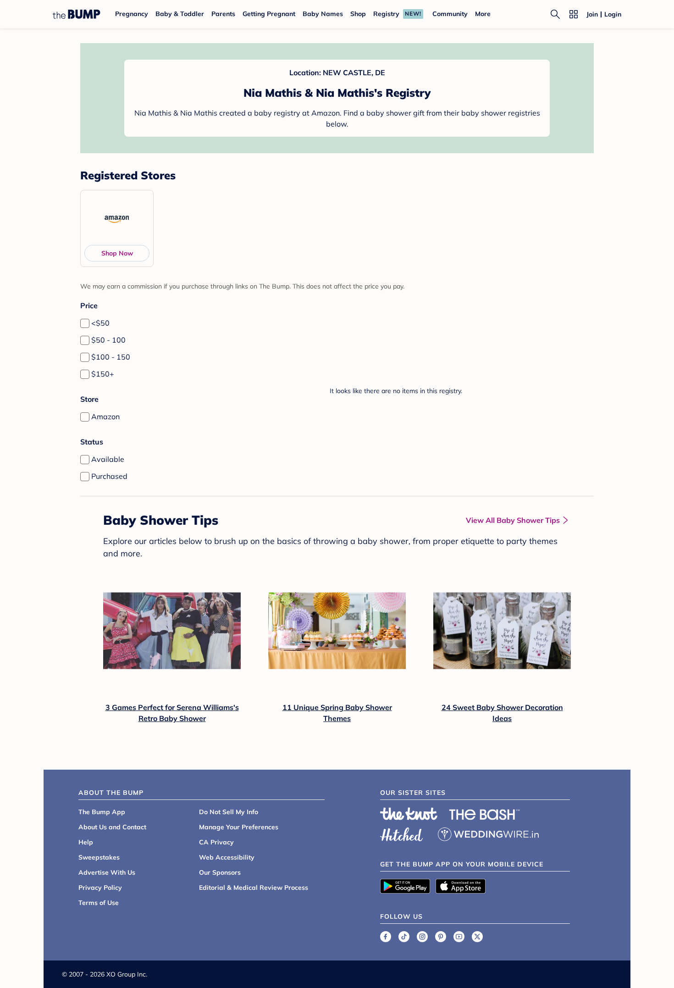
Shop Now (117, 253)
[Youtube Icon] (458, 936)
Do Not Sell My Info (228, 812)
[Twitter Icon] (477, 936)
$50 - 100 (108, 339)
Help (85, 842)
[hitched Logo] (401, 833)
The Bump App (101, 812)
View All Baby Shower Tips (513, 520)
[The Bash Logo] (484, 814)
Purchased (109, 476)
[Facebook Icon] (385, 936)
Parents (223, 14)
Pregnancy (131, 14)
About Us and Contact (112, 827)
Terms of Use (98, 903)
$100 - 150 (110, 356)
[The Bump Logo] (76, 14)
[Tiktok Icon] (403, 936)
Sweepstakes (99, 857)
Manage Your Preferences (238, 827)
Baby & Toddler (179, 14)
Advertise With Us (106, 872)
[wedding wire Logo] (488, 833)
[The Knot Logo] (409, 813)
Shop (358, 14)
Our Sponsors (220, 872)
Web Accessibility (226, 857)
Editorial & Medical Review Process (253, 887)
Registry (386, 14)
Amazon (105, 416)
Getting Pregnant (269, 14)
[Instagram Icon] (422, 936)
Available (107, 459)
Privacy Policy (100, 887)
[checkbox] (84, 323)
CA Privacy (216, 842)
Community (450, 14)
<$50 (100, 322)
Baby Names (323, 14)
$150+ (102, 373)
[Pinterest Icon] (440, 936)
